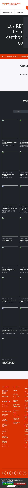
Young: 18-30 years (16, 397)
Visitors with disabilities (16, 419)
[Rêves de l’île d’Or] (10, 229)
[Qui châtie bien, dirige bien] (10, 199)
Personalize (10, 486)
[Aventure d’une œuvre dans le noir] (10, 290)
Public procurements (5, 445)
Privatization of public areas (5, 415)
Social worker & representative (16, 405)
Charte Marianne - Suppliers (4, 441)
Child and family (15, 401)
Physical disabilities (4, 473)
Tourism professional (16, 409)
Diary (25, 29)
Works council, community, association (16, 414)
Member (15, 390)
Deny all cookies (20, 483)
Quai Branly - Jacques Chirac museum (13, 4)
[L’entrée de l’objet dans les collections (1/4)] (10, 132)
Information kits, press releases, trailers (5, 392)
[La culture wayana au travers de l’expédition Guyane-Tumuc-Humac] (10, 351)
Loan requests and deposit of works (5, 425)
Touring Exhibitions (5, 420)
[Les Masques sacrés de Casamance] (10, 164)
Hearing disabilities (14, 473)
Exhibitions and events (12, 56)
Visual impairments (9, 473)
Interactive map (25, 40)
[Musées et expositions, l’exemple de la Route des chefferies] (10, 259)
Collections (20, 12)
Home (2, 56)
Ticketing (25, 19)
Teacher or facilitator (15, 394)
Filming (4, 433)
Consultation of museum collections (5, 430)
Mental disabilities (19, 473)
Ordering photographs (5, 437)
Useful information (7, 12)
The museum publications (5, 405)
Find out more (18, 486)
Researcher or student (16, 423)
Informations (25, 24)
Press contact (5, 396)
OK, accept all (8, 483)
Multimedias (25, 34)
